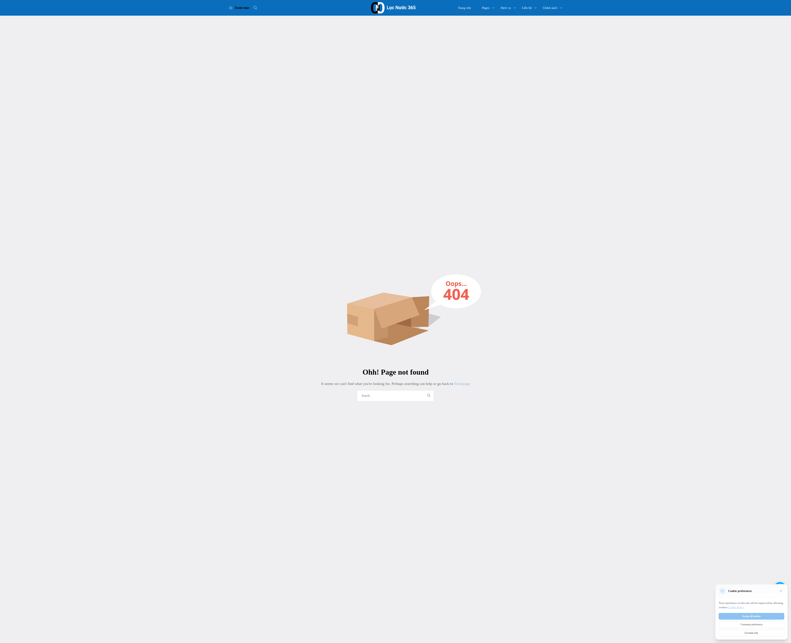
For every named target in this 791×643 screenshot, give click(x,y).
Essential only (751, 632)
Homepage (461, 384)
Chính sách (550, 7)
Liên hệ (527, 7)
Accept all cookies (751, 616)
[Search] (255, 8)
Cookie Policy (736, 607)
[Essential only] (781, 591)
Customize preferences (752, 624)
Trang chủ (464, 7)
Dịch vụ (506, 7)
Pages (485, 7)
